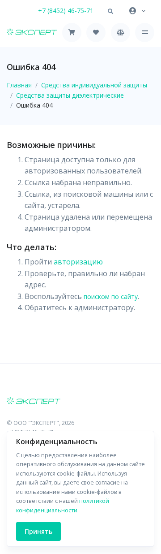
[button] (110, 11)
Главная (19, 85)
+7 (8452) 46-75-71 (65, 10)
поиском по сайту (111, 296)
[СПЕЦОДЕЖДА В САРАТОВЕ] (80, 401)
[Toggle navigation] (144, 32)
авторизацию (78, 262)
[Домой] (32, 32)
